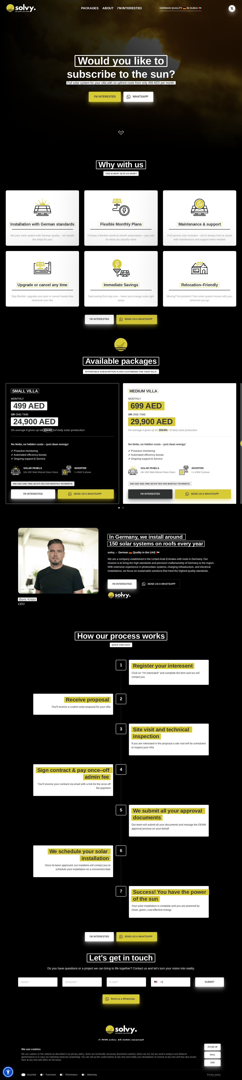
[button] (8, 1072)
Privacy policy (214, 1074)
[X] (232, 8)
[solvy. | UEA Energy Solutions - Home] (21, 8)
